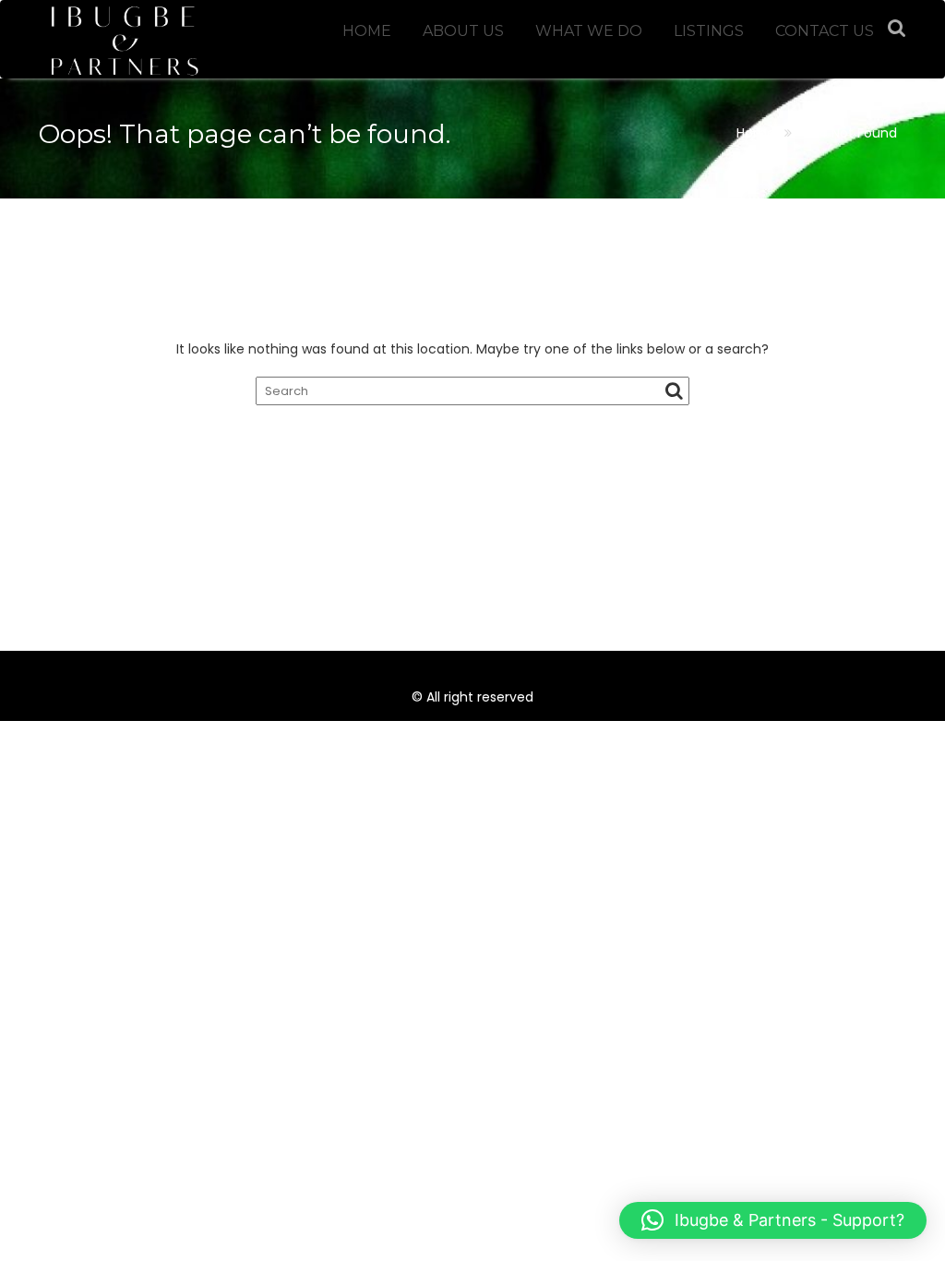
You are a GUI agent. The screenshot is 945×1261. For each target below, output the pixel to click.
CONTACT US (824, 31)
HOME (366, 31)
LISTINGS (709, 31)
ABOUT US (463, 31)
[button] (773, 1220)
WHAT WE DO (588, 31)
